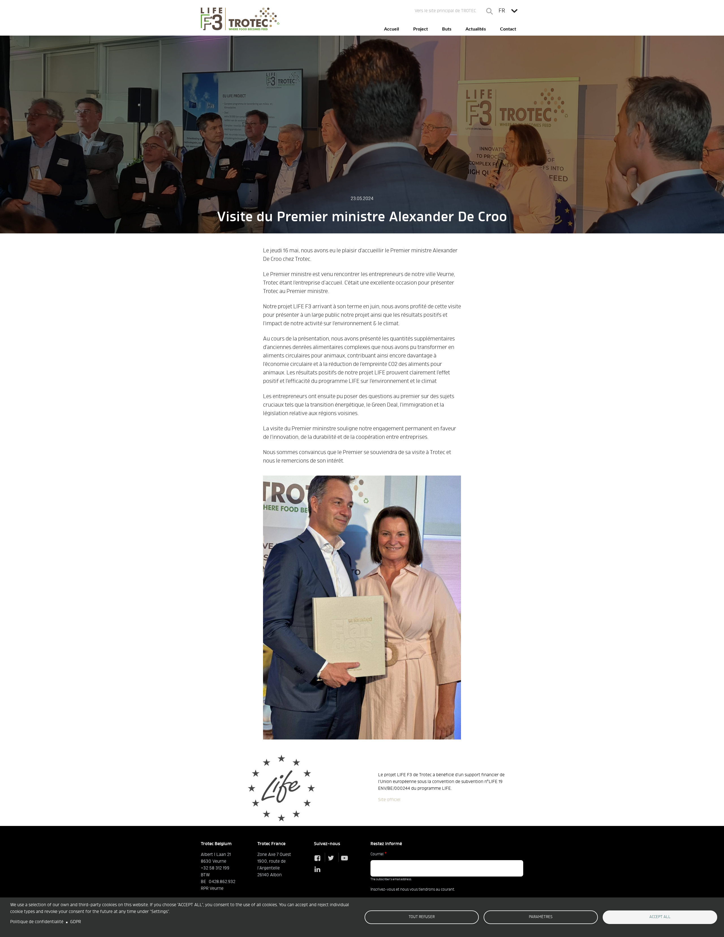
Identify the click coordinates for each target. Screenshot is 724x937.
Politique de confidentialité (36, 922)
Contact (508, 29)
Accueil (391, 29)
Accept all (660, 917)
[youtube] (346, 859)
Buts (446, 29)
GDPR (75, 922)
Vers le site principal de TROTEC (445, 11)
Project (420, 29)
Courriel (376, 854)
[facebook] (319, 859)
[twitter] (332, 859)
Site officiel (389, 800)
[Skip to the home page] (240, 19)
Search (489, 11)
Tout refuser (422, 917)
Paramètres (541, 917)
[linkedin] (319, 870)
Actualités (476, 29)
